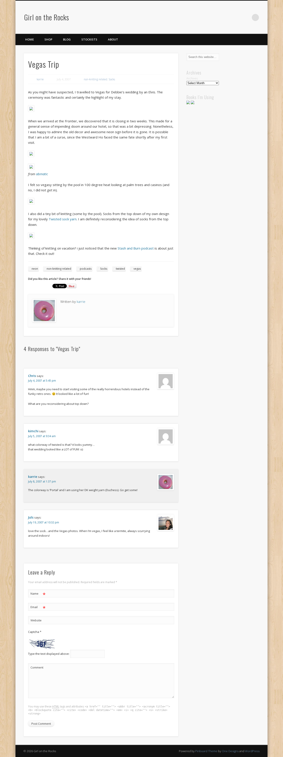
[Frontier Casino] (31, 168)
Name (38, 594)
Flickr (246, 17)
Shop (48, 39)
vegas (137, 269)
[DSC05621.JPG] (31, 110)
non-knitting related (95, 79)
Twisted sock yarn (62, 219)
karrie (40, 79)
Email (38, 607)
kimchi (33, 431)
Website (36, 620)
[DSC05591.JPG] (31, 155)
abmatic (42, 174)
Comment (37, 667)
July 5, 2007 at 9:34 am (42, 436)
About (113, 39)
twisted (120, 269)
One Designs (230, 751)
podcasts (86, 269)
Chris (32, 375)
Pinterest (237, 17)
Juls (31, 517)
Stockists (89, 39)
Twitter (228, 17)
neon (35, 269)
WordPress (252, 751)
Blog (67, 39)
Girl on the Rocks (46, 17)
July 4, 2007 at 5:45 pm (42, 380)
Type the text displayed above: (48, 654)
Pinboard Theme (206, 751)
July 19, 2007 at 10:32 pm (43, 522)
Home (29, 39)
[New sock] (31, 237)
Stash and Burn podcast (136, 248)
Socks (112, 79)
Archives (192, 78)
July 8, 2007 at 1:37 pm (42, 481)
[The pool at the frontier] (31, 203)
